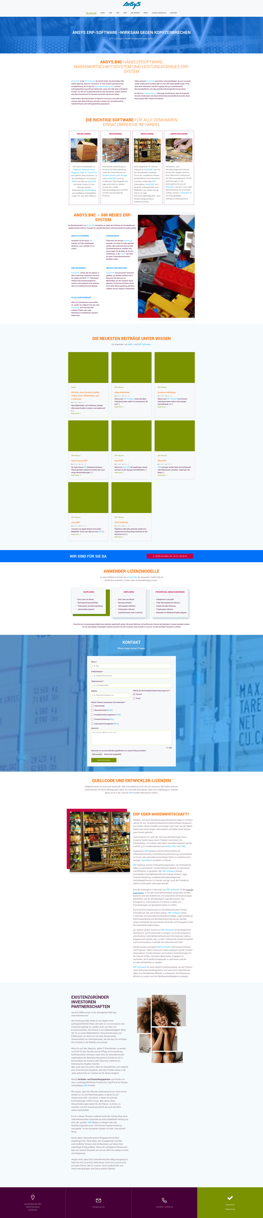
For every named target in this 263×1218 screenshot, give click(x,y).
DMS (125, 13)
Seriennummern (109, 175)
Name (94, 662)
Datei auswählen (97, 754)
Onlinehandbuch (150, 93)
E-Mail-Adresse (97, 671)
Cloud (122, 254)
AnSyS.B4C (75, 81)
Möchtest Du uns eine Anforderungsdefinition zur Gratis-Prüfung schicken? (118, 750)
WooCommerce (88, 169)
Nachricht (95, 728)
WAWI (103, 13)
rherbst (75, 402)
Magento (75, 172)
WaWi (109, 710)
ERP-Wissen (135, 13)
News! (146, 13)
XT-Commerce (91, 172)
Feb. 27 (83, 402)
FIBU (117, 13)
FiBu (111, 719)
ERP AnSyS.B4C (91, 13)
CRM (110, 13)
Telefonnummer (97, 681)
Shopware (77, 169)
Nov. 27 (126, 464)
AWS (74, 181)
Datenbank (128, 240)
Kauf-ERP (126, 467)
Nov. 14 (83, 526)
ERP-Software (90, 81)
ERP (91, 240)
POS (154, 181)
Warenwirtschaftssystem (104, 86)
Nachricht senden (103, 760)
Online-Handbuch (159, 13)
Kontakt (173, 13)
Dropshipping (90, 190)
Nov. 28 (126, 396)
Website (94, 691)
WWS (130, 344)
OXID (82, 172)
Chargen (123, 175)
